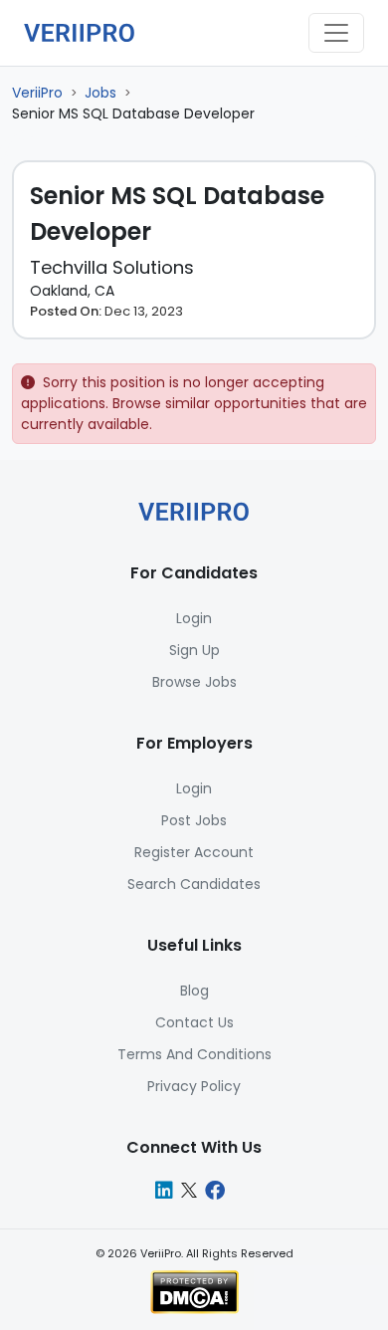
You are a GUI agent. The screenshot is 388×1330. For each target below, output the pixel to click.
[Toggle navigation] (336, 33)
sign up (194, 650)
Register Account (194, 852)
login (194, 618)
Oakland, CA (72, 291)
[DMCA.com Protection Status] (194, 1290)
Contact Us (194, 1022)
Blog (194, 990)
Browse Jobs (194, 682)
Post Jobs (194, 820)
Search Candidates (194, 884)
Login (194, 788)
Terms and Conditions (194, 1054)
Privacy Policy (194, 1086)
